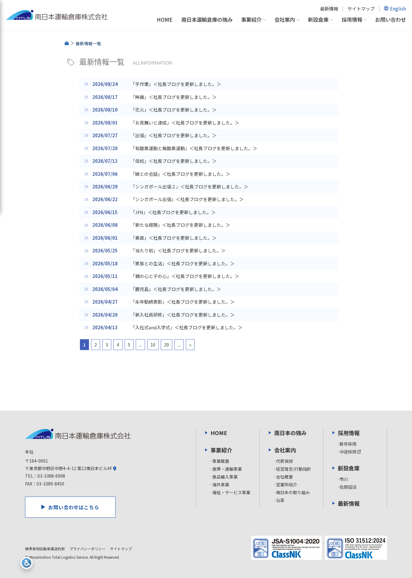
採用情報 (352, 19)
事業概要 (220, 461)
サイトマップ (361, 8)
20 (166, 345)
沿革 (280, 500)
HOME (165, 19)
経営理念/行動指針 (293, 469)
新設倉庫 (318, 19)
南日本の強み (290, 433)
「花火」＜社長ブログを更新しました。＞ (174, 109)
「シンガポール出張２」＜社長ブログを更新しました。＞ (189, 186)
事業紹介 (251, 19)
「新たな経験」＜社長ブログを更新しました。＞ (180, 225)
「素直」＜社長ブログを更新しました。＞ (174, 238)
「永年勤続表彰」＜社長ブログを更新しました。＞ (183, 301)
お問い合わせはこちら (74, 507)
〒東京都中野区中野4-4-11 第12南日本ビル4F (69, 468)
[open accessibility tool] (27, 563)
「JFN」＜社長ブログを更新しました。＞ (173, 212)
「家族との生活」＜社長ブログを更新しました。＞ (183, 263)
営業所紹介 (286, 485)
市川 (344, 479)
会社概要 (284, 477)
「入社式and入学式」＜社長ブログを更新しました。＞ (186, 327)
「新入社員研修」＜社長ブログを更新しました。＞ (183, 314)
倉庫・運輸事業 (227, 469)
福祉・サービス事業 (231, 492)
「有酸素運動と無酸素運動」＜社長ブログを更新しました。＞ (194, 148)
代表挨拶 (284, 461)
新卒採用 (348, 444)
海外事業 (220, 485)
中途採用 (348, 452)
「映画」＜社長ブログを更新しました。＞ (174, 97)
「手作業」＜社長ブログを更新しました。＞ (176, 84)
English (398, 8)
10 (153, 345)
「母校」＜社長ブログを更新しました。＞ (174, 161)
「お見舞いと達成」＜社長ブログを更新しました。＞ (185, 122)
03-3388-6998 (51, 476)
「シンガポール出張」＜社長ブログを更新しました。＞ (187, 199)
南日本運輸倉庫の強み (207, 19)
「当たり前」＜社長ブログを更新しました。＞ (178, 250)
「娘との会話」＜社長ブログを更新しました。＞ (180, 174)
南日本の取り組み (293, 492)
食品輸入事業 (225, 477)
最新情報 (329, 8)
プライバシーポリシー (87, 548)
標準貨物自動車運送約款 (45, 548)
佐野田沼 (348, 487)
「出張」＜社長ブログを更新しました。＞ (174, 135)
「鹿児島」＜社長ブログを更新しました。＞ (176, 289)
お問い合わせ (390, 19)
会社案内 (284, 19)
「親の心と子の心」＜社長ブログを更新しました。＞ (185, 276)
